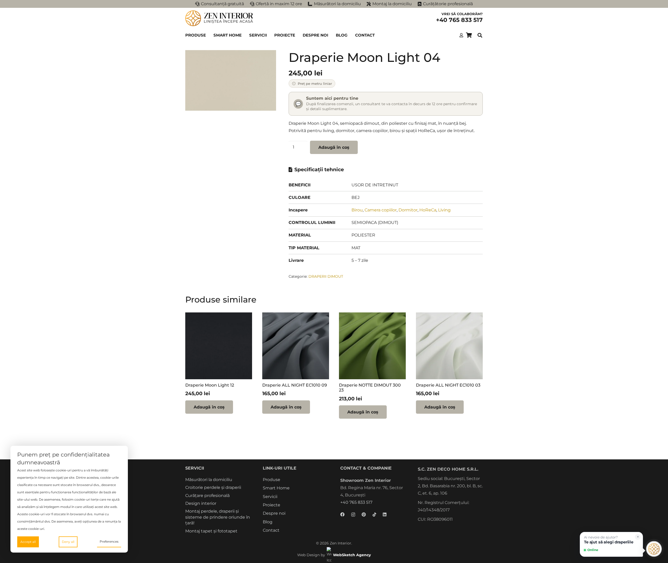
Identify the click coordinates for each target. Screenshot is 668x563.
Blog (267, 521)
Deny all (68, 542)
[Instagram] (353, 514)
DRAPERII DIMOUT (325, 276)
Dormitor (408, 210)
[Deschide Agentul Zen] (654, 549)
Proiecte (271, 504)
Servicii (270, 496)
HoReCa (427, 210)
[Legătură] (461, 35)
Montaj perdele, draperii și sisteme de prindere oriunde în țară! (217, 517)
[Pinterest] (364, 514)
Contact (271, 530)
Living (444, 210)
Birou (357, 210)
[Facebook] (342, 514)
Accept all (28, 542)
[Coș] (469, 35)
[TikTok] (374, 514)
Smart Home (276, 487)
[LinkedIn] (384, 514)
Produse (271, 479)
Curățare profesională (207, 495)
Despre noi (274, 513)
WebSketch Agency (352, 555)
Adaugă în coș (333, 147)
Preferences (109, 541)
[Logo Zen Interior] (219, 18)
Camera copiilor (381, 210)
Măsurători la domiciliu (208, 479)
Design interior (200, 503)
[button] (208, 35)
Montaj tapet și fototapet (211, 531)
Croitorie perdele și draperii (213, 487)
